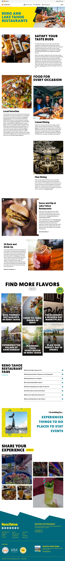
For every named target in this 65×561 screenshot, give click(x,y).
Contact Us (4, 537)
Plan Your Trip (25, 537)
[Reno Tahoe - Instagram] (5, 528)
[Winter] (8, 1)
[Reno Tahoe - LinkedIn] (8, 528)
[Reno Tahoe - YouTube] (18, 528)
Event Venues (25, 532)
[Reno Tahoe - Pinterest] (10, 528)
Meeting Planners (59, 1)
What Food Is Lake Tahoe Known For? (34, 395)
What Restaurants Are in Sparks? (33, 378)
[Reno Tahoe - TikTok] (13, 528)
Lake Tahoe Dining (43, 231)
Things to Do (51, 421)
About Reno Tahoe (5, 532)
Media (23, 533)
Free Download (46, 551)
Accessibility (24, 535)
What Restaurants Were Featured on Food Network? (38, 374)
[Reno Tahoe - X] (15, 528)
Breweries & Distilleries (9, 269)
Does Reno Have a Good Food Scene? (34, 391)
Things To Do (37, 4)
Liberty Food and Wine (15, 121)
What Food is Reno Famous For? (33, 370)
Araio (12, 133)
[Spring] (2, 1)
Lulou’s (53, 187)
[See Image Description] (3, 199)
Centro (8, 132)
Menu (62, 4)
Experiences (52, 417)
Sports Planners (15, 537)
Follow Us (30, 450)
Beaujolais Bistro (49, 189)
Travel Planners (15, 535)
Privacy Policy (24, 558)
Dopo (25, 127)
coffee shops (43, 65)
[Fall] (6, 1)
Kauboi (26, 129)
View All (32, 289)
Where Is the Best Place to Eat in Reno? (34, 399)
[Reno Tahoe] (16, 524)
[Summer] (4, 1)
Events (57, 431)
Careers (13, 532)
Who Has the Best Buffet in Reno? (33, 382)
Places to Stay (50, 426)
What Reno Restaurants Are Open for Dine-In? (36, 386)
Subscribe (38, 531)
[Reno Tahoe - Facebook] (3, 528)
